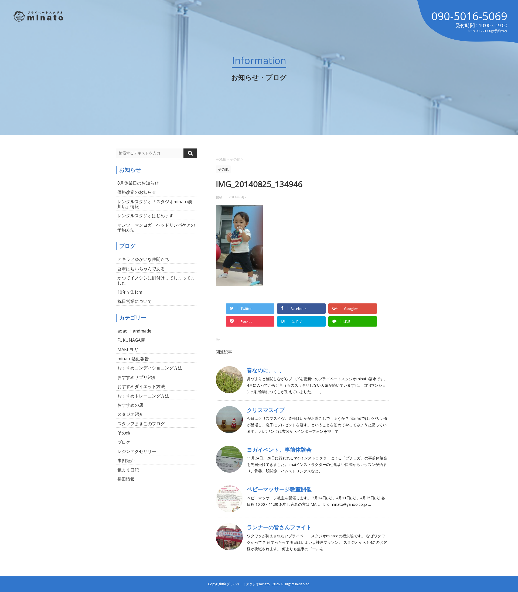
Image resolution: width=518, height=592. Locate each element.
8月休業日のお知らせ (138, 183)
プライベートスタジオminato (248, 584)
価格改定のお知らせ (136, 192)
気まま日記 (128, 470)
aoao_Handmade (134, 331)
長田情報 (126, 479)
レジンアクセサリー (136, 451)
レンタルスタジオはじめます (145, 216)
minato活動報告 (133, 359)
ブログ (123, 442)
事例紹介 (126, 460)
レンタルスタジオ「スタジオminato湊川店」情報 (154, 204)
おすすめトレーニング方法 (143, 396)
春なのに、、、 (266, 370)
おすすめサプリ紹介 (136, 377)
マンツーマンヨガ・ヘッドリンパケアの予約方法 (156, 227)
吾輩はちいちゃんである (141, 269)
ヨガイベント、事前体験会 (279, 449)
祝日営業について (134, 301)
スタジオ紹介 (130, 414)
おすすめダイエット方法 (141, 386)
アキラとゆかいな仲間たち (143, 259)
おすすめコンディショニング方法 (149, 368)
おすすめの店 (130, 405)
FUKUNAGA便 (131, 340)
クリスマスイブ (266, 410)
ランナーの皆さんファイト (279, 527)
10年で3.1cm (129, 292)
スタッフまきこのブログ (141, 424)
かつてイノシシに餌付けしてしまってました (156, 280)
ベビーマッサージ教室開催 (279, 489)
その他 (123, 433)
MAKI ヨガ (127, 349)
